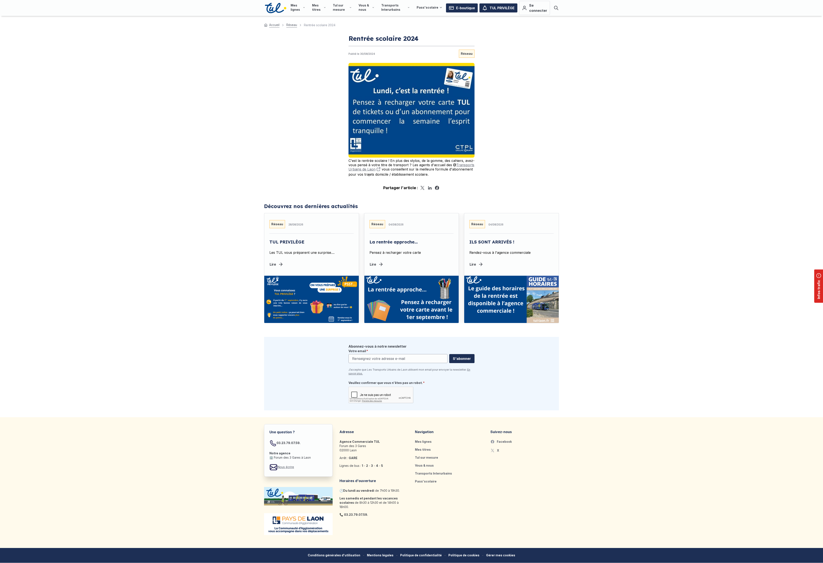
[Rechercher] (556, 7)
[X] (422, 187)
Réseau (467, 53)
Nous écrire (286, 467)
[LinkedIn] (430, 187)
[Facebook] (437, 187)
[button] (500, 555)
